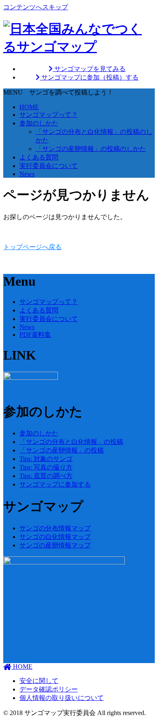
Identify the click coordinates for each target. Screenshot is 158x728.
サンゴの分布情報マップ (55, 528)
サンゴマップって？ (48, 114)
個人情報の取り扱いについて (61, 697)
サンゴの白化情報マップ (55, 536)
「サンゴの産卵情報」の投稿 (61, 450)
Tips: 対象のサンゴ (46, 458)
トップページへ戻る (32, 246)
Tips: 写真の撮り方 (46, 467)
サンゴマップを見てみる (89, 68)
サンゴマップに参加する (55, 484)
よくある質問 (38, 157)
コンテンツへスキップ (35, 7)
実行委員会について (48, 165)
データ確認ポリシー (48, 689)
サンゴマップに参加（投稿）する (89, 77)
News (26, 173)
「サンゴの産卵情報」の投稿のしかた (91, 148)
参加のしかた (38, 123)
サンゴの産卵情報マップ (55, 545)
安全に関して (38, 680)
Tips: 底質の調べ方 (46, 475)
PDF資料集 (35, 334)
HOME (29, 106)
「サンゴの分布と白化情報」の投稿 (71, 441)
